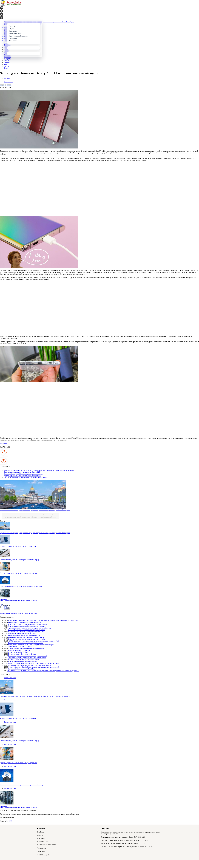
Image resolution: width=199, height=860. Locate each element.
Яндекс (6, 64)
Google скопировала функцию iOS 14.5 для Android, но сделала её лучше (33, 663)
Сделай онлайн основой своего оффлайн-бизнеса (25, 643)
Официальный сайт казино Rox (18, 650)
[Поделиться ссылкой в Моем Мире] (8, 85)
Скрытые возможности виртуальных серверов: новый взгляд (25, 477)
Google (6, 60)
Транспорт (41, 851)
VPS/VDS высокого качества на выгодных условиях (18, 600)
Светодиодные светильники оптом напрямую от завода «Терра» (31, 645)
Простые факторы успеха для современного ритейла (26, 639)
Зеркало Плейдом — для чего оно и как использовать (27, 658)
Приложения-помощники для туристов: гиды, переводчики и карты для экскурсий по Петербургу (39, 470)
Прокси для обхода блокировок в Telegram (22, 633)
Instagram (7, 59)
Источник (3, 443)
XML (11, 821)
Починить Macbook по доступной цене (22, 654)
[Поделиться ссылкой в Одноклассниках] (10, 85)
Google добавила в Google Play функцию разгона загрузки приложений (33, 667)
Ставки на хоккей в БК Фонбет (19, 652)
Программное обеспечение (46, 845)
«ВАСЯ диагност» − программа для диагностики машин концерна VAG (33, 641)
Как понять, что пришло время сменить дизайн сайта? (27, 656)
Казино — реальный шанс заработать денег (23, 659)
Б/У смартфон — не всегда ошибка (19, 646)
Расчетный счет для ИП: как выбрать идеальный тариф (23, 474)
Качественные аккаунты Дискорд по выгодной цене (18, 613)
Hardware (40, 832)
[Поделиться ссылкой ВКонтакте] (1, 85)
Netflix (6, 66)
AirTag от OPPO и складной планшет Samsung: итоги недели (29, 665)
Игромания (41, 838)
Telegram (7, 62)
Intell (5, 68)
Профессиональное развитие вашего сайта (23, 661)
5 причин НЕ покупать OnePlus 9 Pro (21, 669)
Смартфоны (8, 82)
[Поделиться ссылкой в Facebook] (3, 85)
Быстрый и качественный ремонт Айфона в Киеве (26, 637)
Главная (7, 78)
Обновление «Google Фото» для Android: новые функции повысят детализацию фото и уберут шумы (43, 671)
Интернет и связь (10, 678)
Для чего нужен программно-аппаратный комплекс (26, 648)
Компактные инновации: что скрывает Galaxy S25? (22, 472)
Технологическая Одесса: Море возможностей (23, 635)
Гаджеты (40, 835)
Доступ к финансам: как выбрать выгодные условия (22, 476)
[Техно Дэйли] (11, 5)
